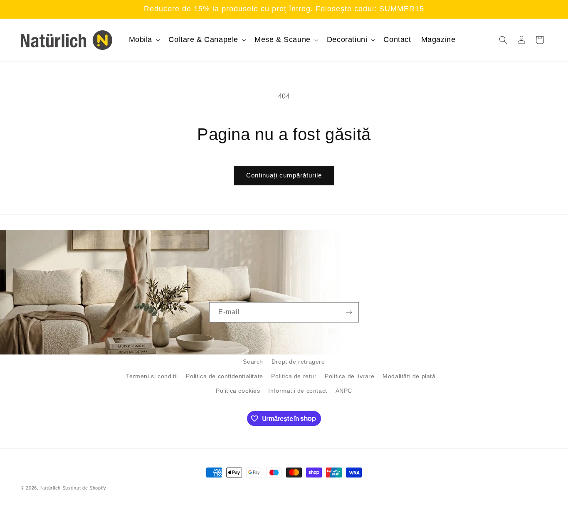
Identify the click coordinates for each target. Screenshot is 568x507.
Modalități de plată (409, 376)
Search (253, 361)
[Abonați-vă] (349, 312)
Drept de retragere (298, 361)
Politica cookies (238, 390)
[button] (144, 39)
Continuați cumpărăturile (284, 175)
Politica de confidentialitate (224, 376)
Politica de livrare (349, 376)
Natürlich (50, 487)
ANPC (344, 390)
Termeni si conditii (152, 376)
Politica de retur (293, 376)
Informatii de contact (297, 390)
